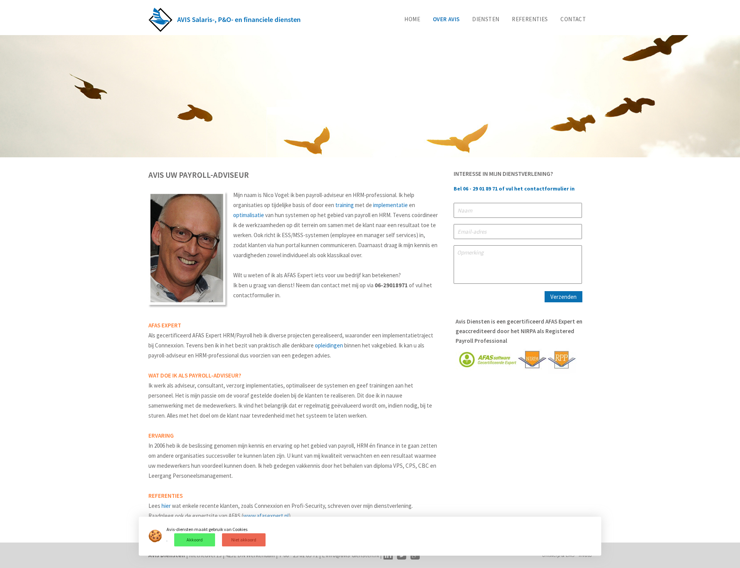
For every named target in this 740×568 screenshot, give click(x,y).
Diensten (485, 19)
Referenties (530, 19)
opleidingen (329, 345)
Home (412, 19)
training (344, 205)
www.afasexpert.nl (266, 515)
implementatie (390, 205)
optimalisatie (248, 215)
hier (166, 505)
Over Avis (446, 19)
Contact (573, 19)
